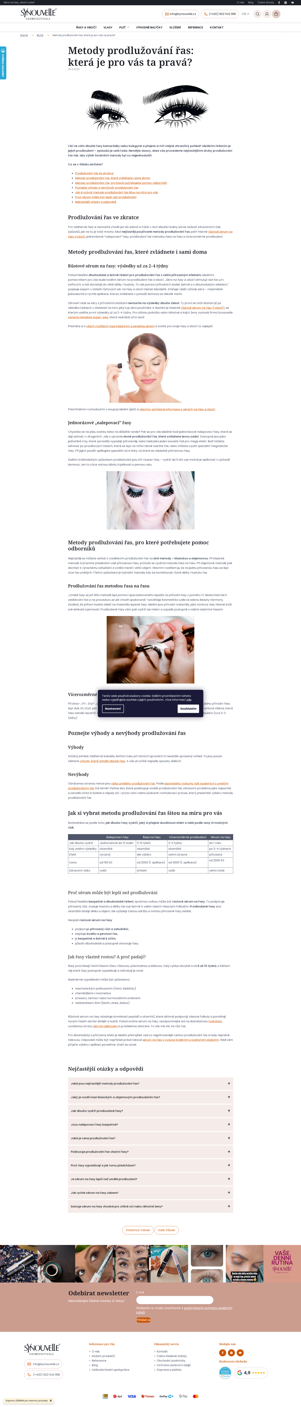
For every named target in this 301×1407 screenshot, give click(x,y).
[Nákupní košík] (276, 14)
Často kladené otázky (172, 1356)
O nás (240, 2)
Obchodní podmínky (171, 1361)
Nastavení (113, 709)
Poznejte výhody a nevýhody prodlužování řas (106, 188)
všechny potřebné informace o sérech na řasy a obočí (177, 409)
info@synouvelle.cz (183, 14)
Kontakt (162, 1352)
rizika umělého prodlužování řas (133, 784)
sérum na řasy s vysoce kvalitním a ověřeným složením (181, 1040)
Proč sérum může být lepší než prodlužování (106, 197)
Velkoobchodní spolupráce (110, 1370)
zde (188, 700)
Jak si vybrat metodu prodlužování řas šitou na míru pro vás (116, 192)
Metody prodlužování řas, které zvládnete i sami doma (112, 178)
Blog (250, 2)
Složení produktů (103, 1356)
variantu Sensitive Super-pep (88, 317)
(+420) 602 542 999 (222, 14)
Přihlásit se (143, 1320)
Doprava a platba (169, 1370)
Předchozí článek (138, 1230)
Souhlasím (188, 709)
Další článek (166, 1230)
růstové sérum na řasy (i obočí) (203, 308)
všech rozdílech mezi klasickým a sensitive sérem (120, 326)
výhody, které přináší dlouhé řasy (102, 761)
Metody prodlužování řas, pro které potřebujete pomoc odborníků (121, 183)
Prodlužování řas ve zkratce (94, 173)
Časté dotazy (266, 2)
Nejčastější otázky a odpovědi (95, 202)
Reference (99, 1361)
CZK (244, 14)
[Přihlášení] (267, 14)
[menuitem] (86, 27)
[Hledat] (257, 14)
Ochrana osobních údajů (174, 1365)
